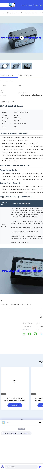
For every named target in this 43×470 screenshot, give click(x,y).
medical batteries (15, 304)
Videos (36, 5)
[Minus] (40, 422)
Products (29, 5)
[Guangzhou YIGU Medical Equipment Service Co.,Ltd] (25, 334)
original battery (26, 304)
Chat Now (15, 405)
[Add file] (2, 467)
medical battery (4, 304)
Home (23, 5)
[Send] (40, 467)
